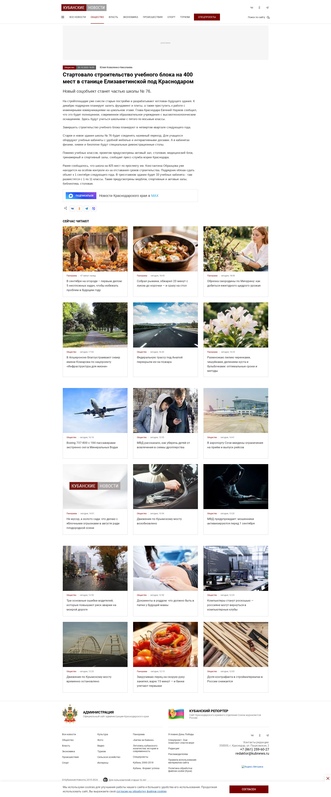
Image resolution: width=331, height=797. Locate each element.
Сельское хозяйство (108, 757)
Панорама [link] (72, 276)
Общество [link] (71, 352)
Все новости (77, 17)
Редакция (173, 748)
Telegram (267, 7)
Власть (113, 17)
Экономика (130, 17)
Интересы (102, 762)
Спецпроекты (207, 17)
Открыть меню (63, 17)
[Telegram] (86, 208)
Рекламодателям (178, 754)
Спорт (171, 17)
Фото (100, 740)
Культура (102, 734)
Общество (97, 17)
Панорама (139, 734)
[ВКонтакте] (72, 208)
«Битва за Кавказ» (143, 740)
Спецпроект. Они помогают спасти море (181, 741)
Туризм (185, 17)
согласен (249, 789)
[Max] (93, 208)
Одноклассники (259, 7)
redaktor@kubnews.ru (252, 753)
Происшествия (153, 17)
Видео (100, 745)
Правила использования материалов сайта (182, 761)
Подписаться (84, 195)
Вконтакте (251, 7)
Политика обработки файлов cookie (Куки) (180, 769)
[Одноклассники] (79, 208)
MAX (155, 196)
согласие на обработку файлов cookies (141, 791)
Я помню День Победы (181, 734)
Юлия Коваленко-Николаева (116, 67)
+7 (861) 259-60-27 (254, 749)
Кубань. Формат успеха (146, 768)
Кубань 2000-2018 (143, 762)
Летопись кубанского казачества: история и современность (145, 748)
